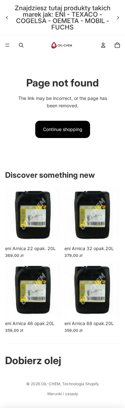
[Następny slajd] (118, 18)
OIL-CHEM (50, 383)
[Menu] (7, 45)
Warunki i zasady (62, 393)
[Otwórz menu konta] (103, 45)
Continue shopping (62, 129)
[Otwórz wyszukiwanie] (21, 45)
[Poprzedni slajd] (7, 18)
